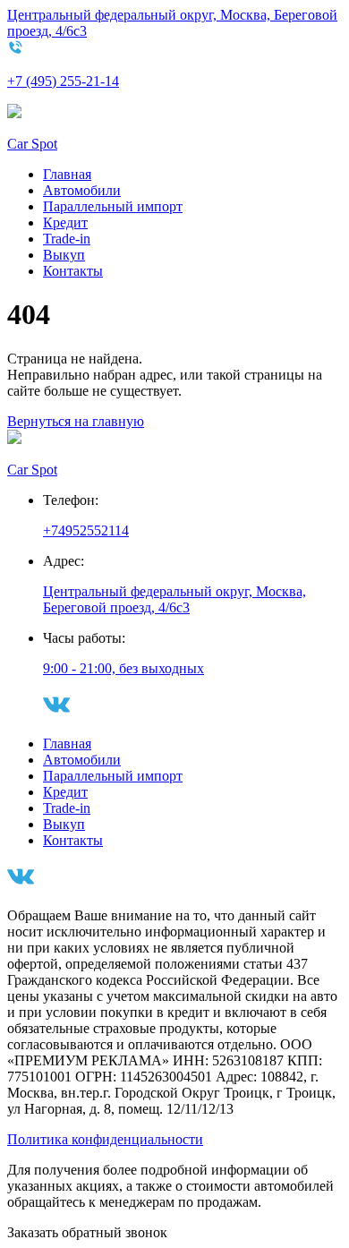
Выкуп (64, 254)
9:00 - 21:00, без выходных (123, 668)
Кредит (65, 222)
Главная (67, 174)
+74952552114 (86, 530)
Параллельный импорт (113, 206)
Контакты (73, 270)
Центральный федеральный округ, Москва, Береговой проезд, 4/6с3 (174, 599)
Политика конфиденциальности (105, 1139)
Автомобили (82, 190)
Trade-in (66, 238)
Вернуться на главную (75, 421)
